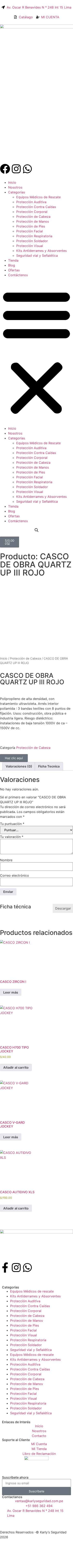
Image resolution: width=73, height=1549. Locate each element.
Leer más (10, 992)
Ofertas (14, 270)
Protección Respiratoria (34, 236)
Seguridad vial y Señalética (37, 255)
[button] (36, 351)
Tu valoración (11, 836)
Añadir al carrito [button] (16, 1067)
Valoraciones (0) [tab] (19, 766)
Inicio (12, 182)
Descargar (63, 908)
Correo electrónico (14, 875)
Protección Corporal (31, 212)
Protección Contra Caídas (36, 207)
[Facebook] (5, 169)
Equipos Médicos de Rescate (38, 197)
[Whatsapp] (27, 169)
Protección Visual (29, 246)
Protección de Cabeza (33, 217)
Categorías (16, 192)
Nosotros (15, 187)
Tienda (13, 260)
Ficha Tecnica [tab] (49, 766)
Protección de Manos (32, 221)
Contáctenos (18, 275)
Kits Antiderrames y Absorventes (41, 251)
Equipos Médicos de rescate (32, 1291)
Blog (11, 265)
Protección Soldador (32, 241)
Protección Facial (29, 231)
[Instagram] (16, 169)
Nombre (6, 860)
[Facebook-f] (5, 1267)
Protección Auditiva (31, 202)
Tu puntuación (12, 823)
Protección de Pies (30, 226)
